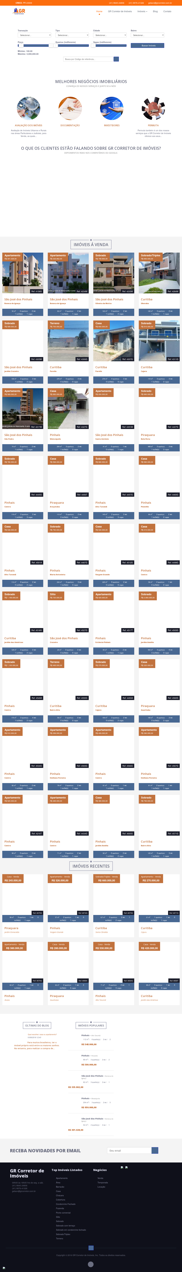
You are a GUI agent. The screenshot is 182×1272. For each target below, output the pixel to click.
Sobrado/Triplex (62, 1234)
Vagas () (102, 42)
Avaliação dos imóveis (28, 125)
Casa (58, 1191)
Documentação (70, 125)
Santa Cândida (101, 932)
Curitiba (146, 299)
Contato (167, 11)
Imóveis (141, 11)
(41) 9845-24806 (116, 2)
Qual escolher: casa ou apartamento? (42, 1034)
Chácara (59, 1195)
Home (99, 11)
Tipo (57, 30)
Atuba (7, 1000)
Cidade (96, 30)
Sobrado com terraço (65, 1225)
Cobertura (60, 1199)
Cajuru (143, 932)
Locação (101, 1186)
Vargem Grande (56, 932)
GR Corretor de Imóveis (120, 11)
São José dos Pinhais (18, 299)
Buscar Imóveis (148, 45)
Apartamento (61, 1178)
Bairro (134, 30)
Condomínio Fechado (65, 1204)
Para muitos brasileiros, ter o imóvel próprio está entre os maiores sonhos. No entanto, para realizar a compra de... (36, 1045)
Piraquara (148, 435)
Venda (100, 1178)
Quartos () (65, 42)
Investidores (112, 125)
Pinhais (55, 435)
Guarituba (54, 1000)
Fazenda (59, 1208)
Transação (23, 30)
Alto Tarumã (100, 1000)
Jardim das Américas (149, 1000)
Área (57, 1182)
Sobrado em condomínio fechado (70, 1229)
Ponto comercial (63, 1212)
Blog (155, 11)
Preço (20, 42)
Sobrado (59, 1221)
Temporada (102, 1182)
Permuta (153, 125)
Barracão (59, 1186)
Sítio (57, 1216)
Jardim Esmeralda (11, 932)
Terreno (59, 1238)
